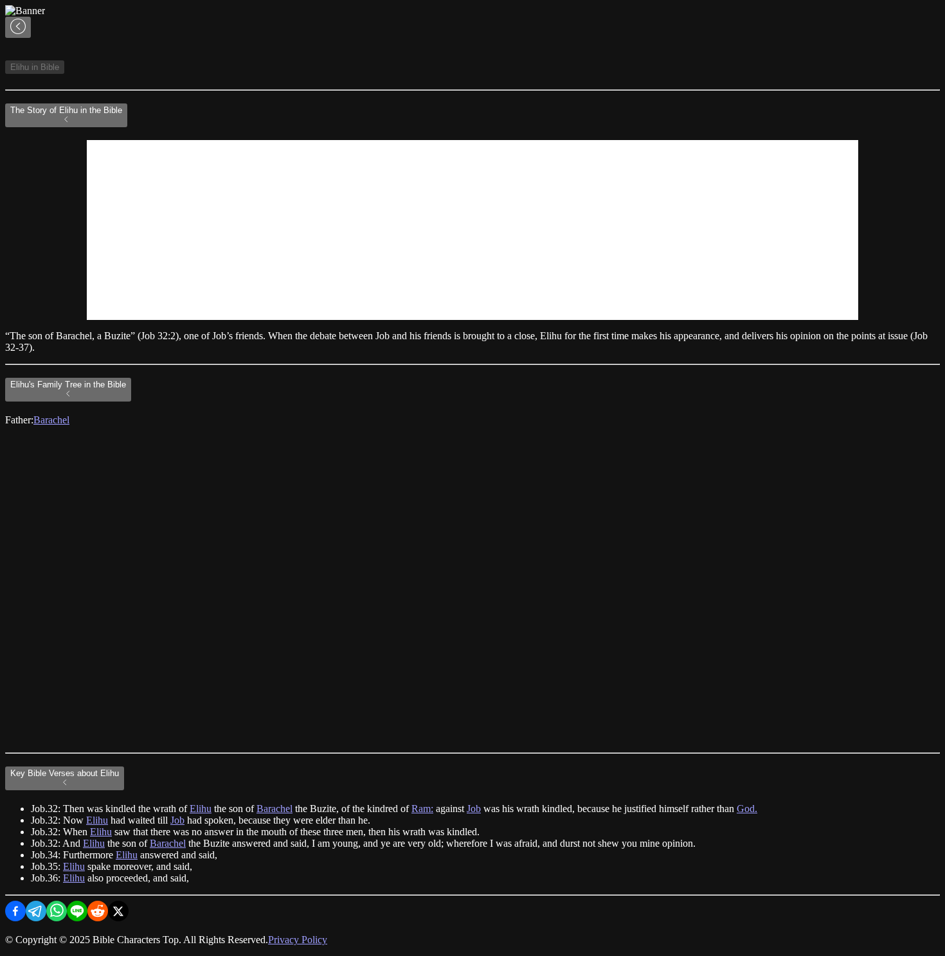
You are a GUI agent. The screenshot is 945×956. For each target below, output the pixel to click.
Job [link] (474, 808)
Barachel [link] (51, 419)
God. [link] (747, 808)
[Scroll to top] (18, 27)
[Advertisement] (472, 230)
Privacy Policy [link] (297, 939)
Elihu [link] (201, 808)
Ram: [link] (422, 808)
